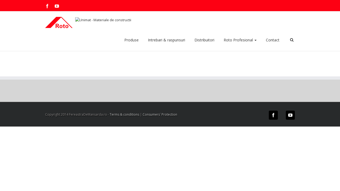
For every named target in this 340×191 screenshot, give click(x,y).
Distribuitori (204, 39)
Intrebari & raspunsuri (166, 39)
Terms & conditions (124, 114)
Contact (272, 39)
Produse (131, 39)
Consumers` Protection (160, 114)
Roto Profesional (239, 39)
